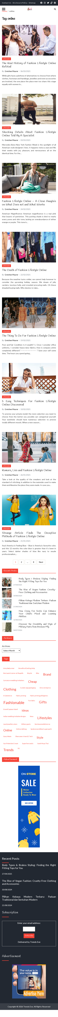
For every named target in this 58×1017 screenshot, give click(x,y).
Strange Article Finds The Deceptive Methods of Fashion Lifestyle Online (29, 534)
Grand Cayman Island (10, 709)
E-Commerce (7, 696)
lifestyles (44, 718)
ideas (25, 710)
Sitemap (32, 3)
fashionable (13, 702)
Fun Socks (31, 700)
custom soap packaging (28, 688)
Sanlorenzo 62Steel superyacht (41, 729)
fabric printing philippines (39, 696)
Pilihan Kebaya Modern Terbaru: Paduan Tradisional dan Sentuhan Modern (37, 602)
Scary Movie (7, 736)
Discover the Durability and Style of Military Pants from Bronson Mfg (37, 625)
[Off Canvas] (3, 9)
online (7, 730)
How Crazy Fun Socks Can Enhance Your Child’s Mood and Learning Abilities (37, 614)
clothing (9, 689)
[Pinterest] (55, 3)
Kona (31, 716)
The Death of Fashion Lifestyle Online (24, 270)
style (40, 737)
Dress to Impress (45, 688)
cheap (32, 681)
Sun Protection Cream (10, 743)
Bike (37, 673)
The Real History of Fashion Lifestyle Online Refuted (29, 65)
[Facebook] (41, 3)
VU (19, 748)
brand (47, 674)
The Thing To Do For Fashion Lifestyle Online (29, 336)
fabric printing (21, 696)
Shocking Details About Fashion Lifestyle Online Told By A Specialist (29, 133)
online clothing (21, 729)
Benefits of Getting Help (26, 668)
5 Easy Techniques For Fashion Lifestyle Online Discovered (29, 403)
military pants (26, 724)
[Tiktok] (51, 3)
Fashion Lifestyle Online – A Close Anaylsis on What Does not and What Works (29, 203)
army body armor (8, 668)
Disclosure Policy (20, 3)
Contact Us (6, 3)
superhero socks (27, 743)
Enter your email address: (29, 932)
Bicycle (29, 673)
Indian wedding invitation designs (14, 716)
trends (8, 750)
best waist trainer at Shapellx (13, 673)
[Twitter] (48, 3)
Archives (6, 646)
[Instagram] (45, 3)
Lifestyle (6, 59)
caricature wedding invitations (13, 680)
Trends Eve (35, 942)
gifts (43, 702)
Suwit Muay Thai (43, 743)
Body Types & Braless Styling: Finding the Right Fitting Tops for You (37, 580)
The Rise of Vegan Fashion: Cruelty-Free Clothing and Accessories (37, 591)
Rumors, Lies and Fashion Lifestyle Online (27, 470)
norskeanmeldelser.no (42, 724)
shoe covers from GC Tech (24, 736)
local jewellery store (10, 724)
